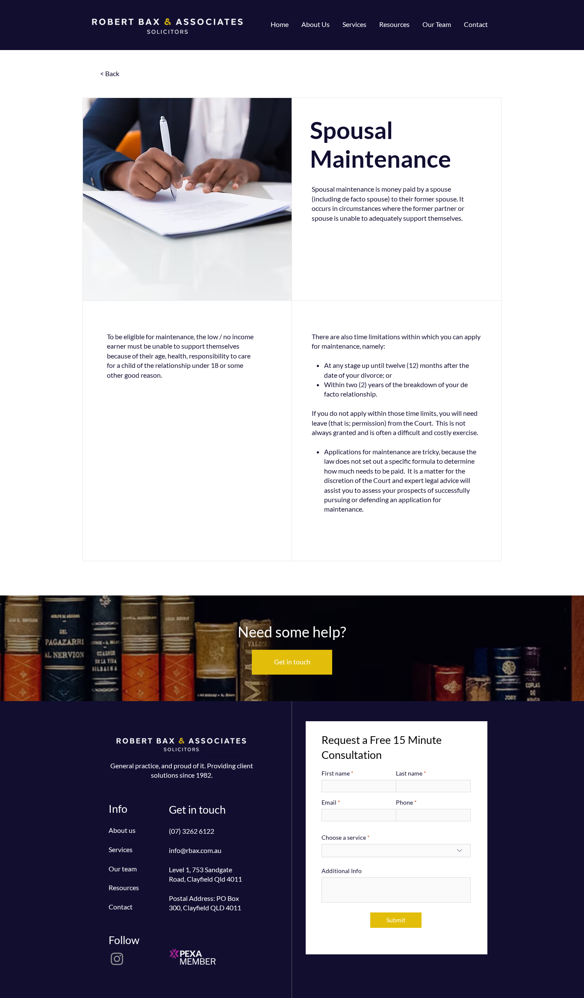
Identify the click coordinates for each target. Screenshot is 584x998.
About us (122, 830)
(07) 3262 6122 (191, 831)
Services (121, 849)
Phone (404, 803)
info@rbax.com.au (195, 850)
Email (328, 803)
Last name (409, 773)
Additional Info (341, 871)
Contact (121, 907)
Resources (124, 887)
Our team (123, 869)
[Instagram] (117, 959)
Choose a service (343, 838)
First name (335, 773)
